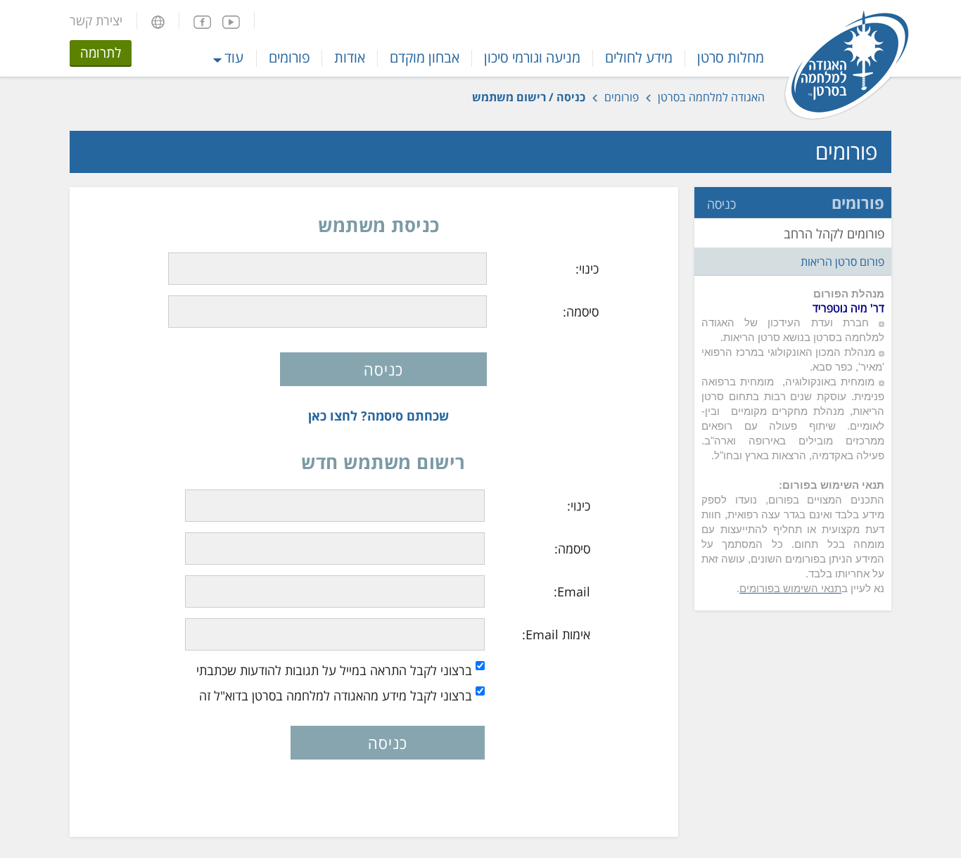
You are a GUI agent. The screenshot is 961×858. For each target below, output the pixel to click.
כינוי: (587, 268)
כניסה (721, 204)
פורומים (289, 57)
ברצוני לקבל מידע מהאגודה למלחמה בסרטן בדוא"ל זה (335, 695)
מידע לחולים (639, 57)
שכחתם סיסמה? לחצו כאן (378, 415)
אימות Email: (556, 634)
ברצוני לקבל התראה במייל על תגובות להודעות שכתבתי (334, 670)
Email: (572, 591)
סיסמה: (581, 311)
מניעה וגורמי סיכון (532, 57)
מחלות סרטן (730, 57)
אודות (349, 57)
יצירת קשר (96, 20)
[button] (158, 20)
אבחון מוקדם (424, 57)
